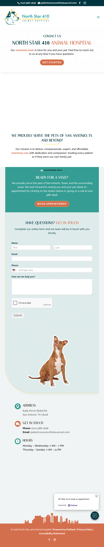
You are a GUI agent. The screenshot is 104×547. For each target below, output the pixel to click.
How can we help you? (24, 276)
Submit (18, 315)
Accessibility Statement (52, 533)
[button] (95, 515)
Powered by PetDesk (64, 529)
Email (15, 254)
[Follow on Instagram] (55, 540)
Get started (52, 62)
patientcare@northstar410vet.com (50, 432)
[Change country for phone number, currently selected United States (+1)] (15, 270)
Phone (15, 265)
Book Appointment (52, 203)
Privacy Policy (84, 529)
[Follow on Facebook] (49, 540)
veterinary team (25, 50)
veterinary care (20, 153)
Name (15, 243)
